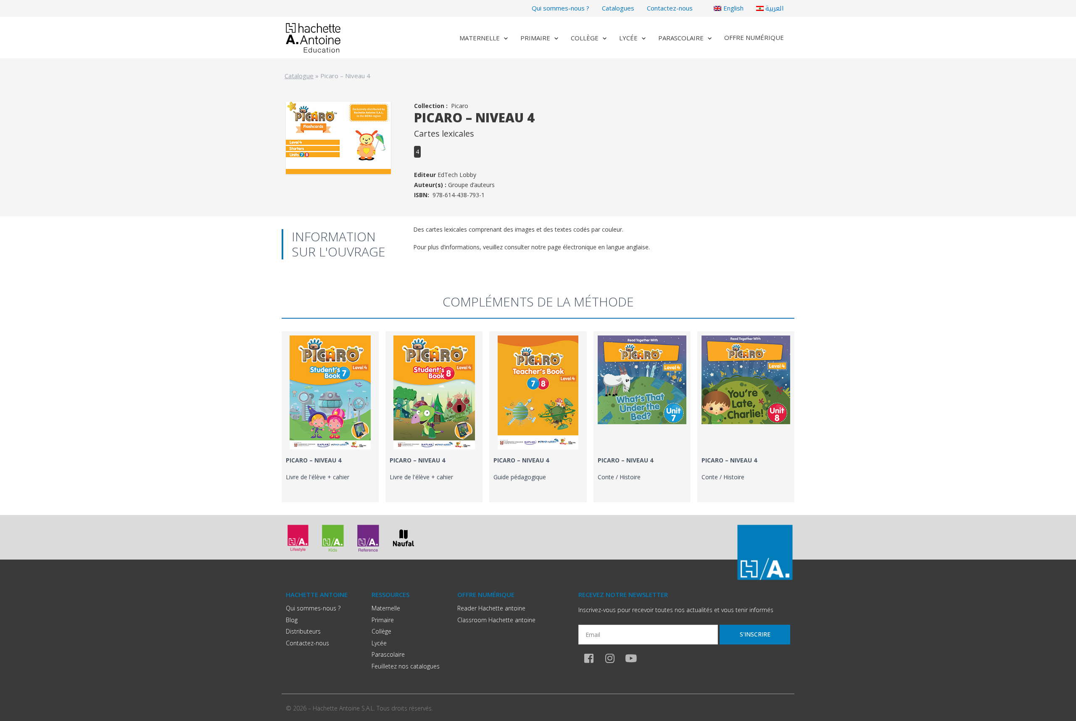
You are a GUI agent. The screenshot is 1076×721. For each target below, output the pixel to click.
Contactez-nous (670, 8)
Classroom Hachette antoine (496, 620)
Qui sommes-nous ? (560, 8)
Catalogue (299, 75)
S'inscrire (755, 634)
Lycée (628, 38)
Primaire (535, 38)
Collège (585, 38)
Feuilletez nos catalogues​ (406, 666)
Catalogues (618, 8)
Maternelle (479, 38)
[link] (330, 416)
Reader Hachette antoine (491, 608)
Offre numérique (754, 37)
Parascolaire (681, 38)
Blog (292, 620)
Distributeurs (303, 631)
